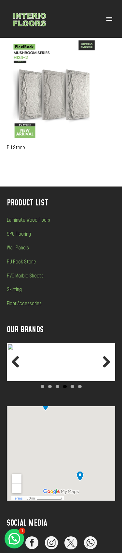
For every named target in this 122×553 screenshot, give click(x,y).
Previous (17, 362)
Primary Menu (109, 19)
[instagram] (51, 542)
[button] (14, 538)
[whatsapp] (90, 542)
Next (104, 362)
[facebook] (31, 542)
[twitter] (70, 542)
